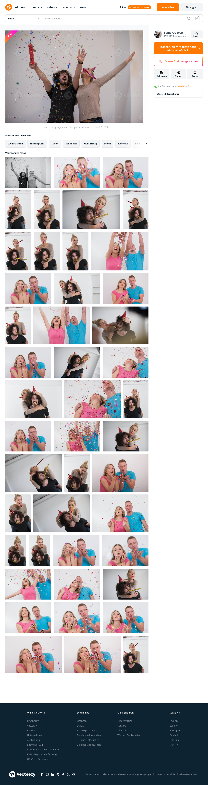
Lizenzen (82, 720)
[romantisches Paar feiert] (18, 209)
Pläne (123, 7)
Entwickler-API (35, 744)
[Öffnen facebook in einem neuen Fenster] (42, 774)
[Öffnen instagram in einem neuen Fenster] (47, 774)
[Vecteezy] (8, 7)
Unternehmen (35, 735)
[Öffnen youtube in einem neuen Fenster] (73, 774)
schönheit (71, 143)
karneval (123, 143)
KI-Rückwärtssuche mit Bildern (44, 749)
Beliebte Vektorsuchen (89, 735)
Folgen (196, 36)
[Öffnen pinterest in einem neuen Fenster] (58, 774)
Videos (51, 7)
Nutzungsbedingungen (140, 774)
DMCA (80, 725)
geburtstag (90, 143)
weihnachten (15, 143)
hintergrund (37, 143)
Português (175, 730)
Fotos (36, 7)
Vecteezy (32, 725)
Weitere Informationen (168, 94)
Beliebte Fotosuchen (88, 740)
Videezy (31, 730)
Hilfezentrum (124, 720)
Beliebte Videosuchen (89, 744)
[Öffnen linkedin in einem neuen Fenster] (52, 774)
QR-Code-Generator (38, 759)
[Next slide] (143, 144)
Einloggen (191, 7)
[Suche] (189, 18)
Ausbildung (33, 740)
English (174, 720)
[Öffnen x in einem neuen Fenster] (68, 774)
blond (107, 143)
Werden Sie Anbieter (128, 735)
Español (174, 725)
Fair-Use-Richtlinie (187, 774)
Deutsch (174, 735)
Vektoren (19, 7)
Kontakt (121, 725)
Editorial (67, 7)
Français (174, 740)
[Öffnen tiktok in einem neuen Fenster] (63, 774)
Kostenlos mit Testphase (178, 48)
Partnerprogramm (87, 730)
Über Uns (122, 730)
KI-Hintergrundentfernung (42, 754)
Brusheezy (33, 720)
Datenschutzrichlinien (165, 774)
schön (54, 143)
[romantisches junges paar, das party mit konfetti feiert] (28, 172)
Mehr (83, 7)
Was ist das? (183, 86)
